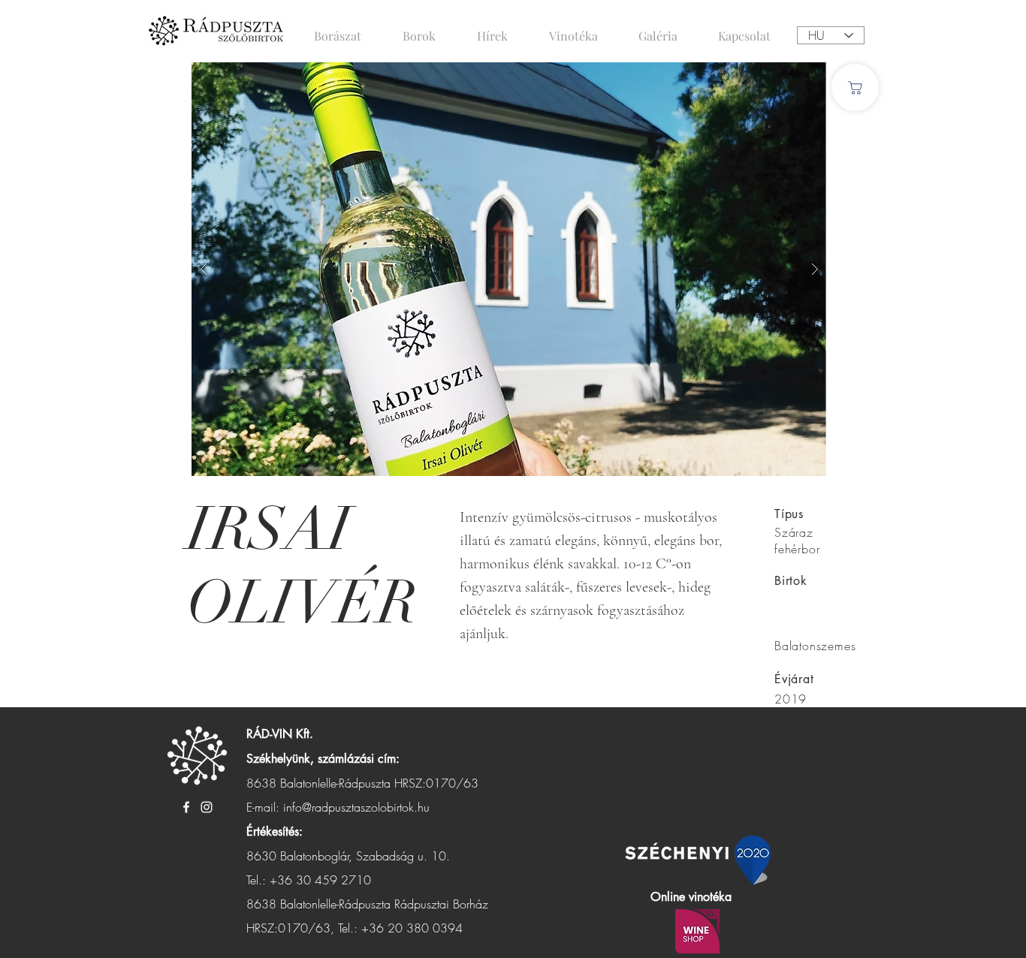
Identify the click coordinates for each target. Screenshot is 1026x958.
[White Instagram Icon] (206, 807)
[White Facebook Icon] (186, 807)
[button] (509, 269)
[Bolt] (855, 87)
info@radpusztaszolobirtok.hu (356, 807)
